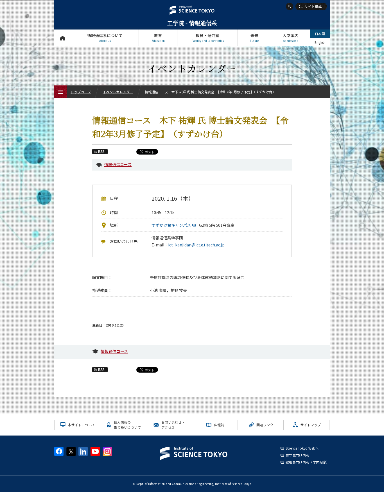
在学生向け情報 (297, 455)
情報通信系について (105, 38)
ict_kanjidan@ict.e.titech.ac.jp (196, 245)
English (320, 42)
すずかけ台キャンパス (171, 225)
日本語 (320, 33)
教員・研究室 (207, 38)
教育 (158, 38)
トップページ (62, 38)
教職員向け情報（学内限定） (307, 462)
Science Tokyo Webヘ (302, 448)
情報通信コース (118, 164)
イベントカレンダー (118, 91)
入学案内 (291, 38)
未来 (254, 38)
